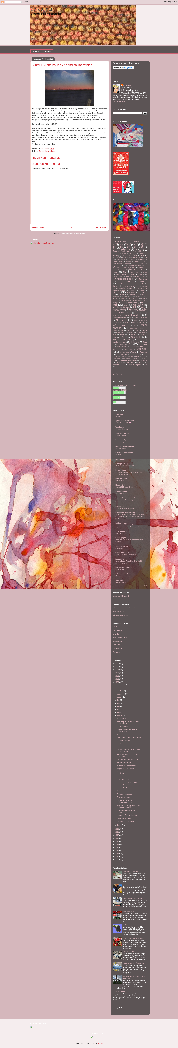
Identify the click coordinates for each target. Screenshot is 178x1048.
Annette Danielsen (121, 251)
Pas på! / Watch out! (124, 763)
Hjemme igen (119, 480)
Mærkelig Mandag (130, 315)
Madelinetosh (130, 311)
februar (120, 715)
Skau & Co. (119, 414)
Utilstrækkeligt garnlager (127, 360)
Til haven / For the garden (126, 740)
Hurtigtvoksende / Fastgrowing (133, 963)
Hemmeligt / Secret (129, 951)
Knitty (144, 300)
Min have (121, 313)
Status (145, 342)
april (119, 709)
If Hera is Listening (121, 429)
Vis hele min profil (119, 102)
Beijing (115, 256)
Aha (136, 249)
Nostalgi (134, 322)
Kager (143, 298)
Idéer (131, 296)
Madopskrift (141, 311)
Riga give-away (119, 992)
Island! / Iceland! (122, 777)
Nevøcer (121, 320)
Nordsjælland (118, 322)
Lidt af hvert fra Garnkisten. (125, 574)
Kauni (114, 300)
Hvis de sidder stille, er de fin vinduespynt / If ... (127, 730)
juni (118, 703)
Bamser (141, 253)
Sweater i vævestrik (119, 400)
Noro (126, 322)
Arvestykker (116, 253)
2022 (121, 247)
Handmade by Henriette (124, 453)
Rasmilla (144, 330)
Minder (130, 313)
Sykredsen (143, 352)
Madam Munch (120, 459)
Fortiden (144, 272)
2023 (128, 247)
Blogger (100, 1043)
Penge (121, 330)
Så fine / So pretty (123, 780)
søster (133, 354)
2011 (117, 854)
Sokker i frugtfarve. (121, 442)
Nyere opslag (38, 227)
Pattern (142, 328)
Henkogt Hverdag (121, 464)
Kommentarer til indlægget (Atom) (74, 233)
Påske (137, 330)
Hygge (122, 294)
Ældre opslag (101, 227)
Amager (143, 249)
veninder (119, 362)
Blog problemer (120, 576)
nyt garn (142, 322)
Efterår (142, 263)
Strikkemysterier (137, 346)
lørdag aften (119, 548)
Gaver (115, 286)
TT (143, 356)
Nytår (114, 325)
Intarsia (143, 296)
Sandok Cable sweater (120, 395)
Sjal (123, 337)
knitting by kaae (121, 523)
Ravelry (130, 332)
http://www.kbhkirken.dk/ (121, 596)
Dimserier (128, 261)
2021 (114, 247)
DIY (144, 261)
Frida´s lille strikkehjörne (124, 446)
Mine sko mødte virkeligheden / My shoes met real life (129, 806)
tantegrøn (123, 356)
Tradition (120, 743)
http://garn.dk (117, 641)
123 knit (115, 627)
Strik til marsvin (121, 531)
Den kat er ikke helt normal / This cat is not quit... (128, 751)
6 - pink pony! (121, 718)
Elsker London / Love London (133, 938)
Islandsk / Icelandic (123, 788)
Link (134, 307)
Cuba (145, 257)
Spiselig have (134, 342)
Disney (137, 261)
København (138, 305)
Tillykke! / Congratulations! (126, 821)
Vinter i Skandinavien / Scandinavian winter (125, 801)
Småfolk (135, 337)
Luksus (123, 309)
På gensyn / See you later (126, 769)
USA (114, 360)
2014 (117, 844)
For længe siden (135, 272)
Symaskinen (121, 354)
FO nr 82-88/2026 (121, 448)
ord (134, 325)
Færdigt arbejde (122, 278)
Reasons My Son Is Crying (125, 513)
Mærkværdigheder (119, 317)
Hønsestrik (116, 296)
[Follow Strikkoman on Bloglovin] (123, 69)
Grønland (133, 290)
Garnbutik (143, 281)
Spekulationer (119, 342)
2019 (135, 245)
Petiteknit (129, 330)
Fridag (121, 276)
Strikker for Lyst (121, 440)
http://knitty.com (118, 611)
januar (119, 825)
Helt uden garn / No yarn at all (127, 759)
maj (118, 706)
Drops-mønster (118, 263)
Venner (130, 362)
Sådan (145, 354)
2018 (128, 245)
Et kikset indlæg (120, 582)
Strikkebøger (143, 344)
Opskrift (124, 325)
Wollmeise (117, 365)
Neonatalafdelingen (140, 317)
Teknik (137, 356)
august (120, 697)
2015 (142, 243)
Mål (131, 317)
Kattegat (118, 416)
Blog (123, 255)
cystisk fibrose (120, 259)
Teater (131, 356)
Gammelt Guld (121, 281)
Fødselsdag (143, 279)
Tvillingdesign (116, 358)
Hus (114, 294)
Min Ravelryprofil (119, 374)
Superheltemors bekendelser (126, 498)
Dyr (133, 263)
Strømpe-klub (116, 349)
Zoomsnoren (120, 559)
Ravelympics (140, 332)
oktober (120, 691)
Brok (129, 255)
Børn (142, 256)
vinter (141, 362)
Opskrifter (47, 51)
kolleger (115, 303)
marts (119, 712)
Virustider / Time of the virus (127, 815)
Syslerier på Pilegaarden (124, 421)
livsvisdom (115, 309)
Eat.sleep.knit (118, 630)
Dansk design (118, 261)
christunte (127, 85)
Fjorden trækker (120, 435)
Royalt (133, 334)
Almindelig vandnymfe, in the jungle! (125, 385)
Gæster (142, 290)
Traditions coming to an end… (125, 508)
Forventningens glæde (47, 151)
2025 (142, 247)
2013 (117, 847)
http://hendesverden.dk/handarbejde (125, 608)
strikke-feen (119, 580)
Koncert (123, 303)
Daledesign (131, 259)
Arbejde (138, 251)
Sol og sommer (121, 340)
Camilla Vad (116, 257)
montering (137, 313)
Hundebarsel (119, 533)
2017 (121, 245)
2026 (114, 249)
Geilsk (126, 286)
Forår (141, 274)
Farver (143, 270)
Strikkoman (41, 9)
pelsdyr (115, 330)
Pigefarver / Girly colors (125, 726)
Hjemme (116, 292)
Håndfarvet (124, 296)
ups (144, 358)
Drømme (127, 263)
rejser (122, 334)
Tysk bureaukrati (120, 493)
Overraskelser (133, 328)
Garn (130, 281)
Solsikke (118, 455)
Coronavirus (135, 257)
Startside (36, 51)
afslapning (125, 249)
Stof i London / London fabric (133, 898)
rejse (114, 334)
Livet (142, 307)
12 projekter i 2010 (137, 241)
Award (124, 253)
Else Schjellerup (129, 268)
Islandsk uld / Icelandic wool (127, 766)
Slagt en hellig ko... (122, 433)
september (121, 694)
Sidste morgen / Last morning (133, 885)
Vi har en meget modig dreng (125, 466)
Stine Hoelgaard (121, 344)
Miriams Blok (120, 485)
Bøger (135, 256)
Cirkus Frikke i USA (122, 553)
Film (124, 272)
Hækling (131, 294)
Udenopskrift (126, 358)
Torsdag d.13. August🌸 (123, 422)
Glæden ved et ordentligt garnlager (130, 287)
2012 (117, 850)
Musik (115, 315)
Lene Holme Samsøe (121, 307)
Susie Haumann (124, 352)
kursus (126, 305)
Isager (115, 298)
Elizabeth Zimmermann (136, 266)
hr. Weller (116, 634)
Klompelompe (123, 300)
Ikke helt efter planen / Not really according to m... (128, 722)
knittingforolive (135, 300)
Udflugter (136, 358)
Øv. (146, 365)
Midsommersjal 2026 (120, 390)
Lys (123, 311)
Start (70, 227)
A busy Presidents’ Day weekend (126, 555)
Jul (134, 298)
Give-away (134, 286)
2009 (131, 243)
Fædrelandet (139, 276)
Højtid (143, 294)
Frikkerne (129, 276)
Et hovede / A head (123, 797)
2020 (142, 245)
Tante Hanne (117, 648)
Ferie (115, 272)
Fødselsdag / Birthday (124, 818)
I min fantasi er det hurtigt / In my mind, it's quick (128, 784)
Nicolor (136, 320)
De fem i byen (120, 470)
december (121, 685)
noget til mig (143, 320)
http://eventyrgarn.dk (120, 637)
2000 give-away (128, 911)
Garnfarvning (122, 284)
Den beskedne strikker (123, 567)
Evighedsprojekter (119, 270)
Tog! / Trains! (127, 925)
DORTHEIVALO (121, 479)
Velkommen (143, 360)
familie (132, 270)
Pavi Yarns (116, 645)
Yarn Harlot (119, 427)
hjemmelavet (131, 292)
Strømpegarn (128, 349)
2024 (135, 247)
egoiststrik (117, 266)
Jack (128, 298)
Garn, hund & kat (121, 546)
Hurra (142, 292)
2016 (114, 245)
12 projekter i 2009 (119, 241)
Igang (137, 296)
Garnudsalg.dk (138, 284)
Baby (132, 254)
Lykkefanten (133, 309)
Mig (114, 313)
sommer (141, 340)
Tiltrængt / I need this (124, 794)
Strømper (142, 348)
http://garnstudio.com (120, 615)
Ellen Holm (116, 268)
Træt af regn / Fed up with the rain (129, 737)
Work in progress (134, 365)
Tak (116, 356)
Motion (144, 313)
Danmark (141, 259)
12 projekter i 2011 (119, 243)
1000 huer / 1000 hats (130, 871)
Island (122, 298)
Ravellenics (120, 332)
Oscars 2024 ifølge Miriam (124, 487)
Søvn (139, 354)
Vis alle (145, 585)
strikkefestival (121, 346)
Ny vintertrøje (119, 569)
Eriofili (141, 268)
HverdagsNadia (121, 491)
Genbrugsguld (120, 538)
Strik (130, 344)
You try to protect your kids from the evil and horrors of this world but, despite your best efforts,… (129, 516)
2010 (136, 243)
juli (118, 700)
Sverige (133, 352)
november (121, 688)
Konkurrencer (132, 303)
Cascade (125, 257)
